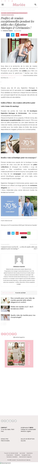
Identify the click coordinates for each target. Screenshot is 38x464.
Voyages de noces (26, 455)
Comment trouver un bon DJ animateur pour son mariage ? (10, 248)
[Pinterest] (8, 1)
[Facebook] (1, 1)
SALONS (23, 441)
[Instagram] (5, 1)
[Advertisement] (19, 390)
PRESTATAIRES (5, 441)
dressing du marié (16, 188)
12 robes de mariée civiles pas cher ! (28, 248)
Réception (17, 455)
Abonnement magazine (25, 456)
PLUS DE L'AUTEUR (20, 292)
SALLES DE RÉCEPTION (27, 439)
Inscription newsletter (12, 456)
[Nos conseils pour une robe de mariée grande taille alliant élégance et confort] (5, 300)
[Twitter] (12, 1)
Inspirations (30, 453)
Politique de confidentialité (28, 429)
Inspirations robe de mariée (8, 10)
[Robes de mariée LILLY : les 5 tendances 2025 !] (5, 309)
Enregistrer (24, 34)
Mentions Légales (26, 431)
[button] (35, 4)
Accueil (2, 9)
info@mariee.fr (25, 427)
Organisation (9, 455)
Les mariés (22, 453)
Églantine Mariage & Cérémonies (12, 75)
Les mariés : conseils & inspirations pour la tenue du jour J (20, 9)
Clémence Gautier (8, 30)
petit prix (11, 78)
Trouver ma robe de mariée (11, 453)
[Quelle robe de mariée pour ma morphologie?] (5, 317)
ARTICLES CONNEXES (8, 292)
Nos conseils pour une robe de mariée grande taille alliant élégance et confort (23, 300)
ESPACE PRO (4, 439)
